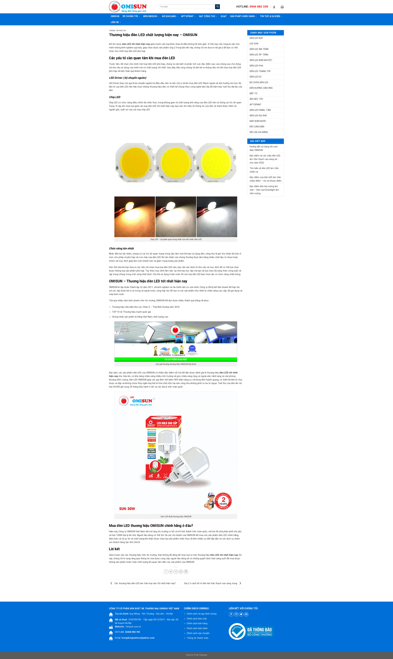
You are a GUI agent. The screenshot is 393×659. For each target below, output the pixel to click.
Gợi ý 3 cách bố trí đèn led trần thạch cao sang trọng (211, 583)
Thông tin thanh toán (197, 638)
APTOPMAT (187, 16)
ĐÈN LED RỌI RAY (258, 115)
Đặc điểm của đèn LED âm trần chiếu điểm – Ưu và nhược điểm (266, 179)
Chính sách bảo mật (197, 618)
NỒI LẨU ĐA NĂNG (259, 132)
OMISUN (190, 562)
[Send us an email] (246, 614)
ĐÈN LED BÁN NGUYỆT (261, 60)
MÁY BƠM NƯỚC (258, 121)
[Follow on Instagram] (236, 614)
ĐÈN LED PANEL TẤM (260, 110)
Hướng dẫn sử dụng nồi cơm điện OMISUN (264, 148)
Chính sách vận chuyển (198, 633)
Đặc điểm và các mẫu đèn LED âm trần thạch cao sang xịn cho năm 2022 (265, 159)
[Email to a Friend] (176, 571)
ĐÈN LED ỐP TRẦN (259, 54)
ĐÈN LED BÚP (256, 38)
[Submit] (217, 6)
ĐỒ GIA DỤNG (169, 16)
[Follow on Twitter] (241, 614)
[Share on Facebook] (166, 571)
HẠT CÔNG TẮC (207, 16)
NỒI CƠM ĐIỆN (257, 126)
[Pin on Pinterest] (181, 571)
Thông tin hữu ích (117, 30)
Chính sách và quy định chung (201, 613)
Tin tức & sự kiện (270, 16)
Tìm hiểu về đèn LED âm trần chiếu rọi (264, 170)
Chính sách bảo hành (197, 628)
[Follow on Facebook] (231, 614)
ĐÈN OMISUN (150, 16)
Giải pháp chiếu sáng (242, 16)
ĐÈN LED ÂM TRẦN (259, 49)
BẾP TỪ (253, 93)
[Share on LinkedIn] (186, 571)
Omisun (115, 16)
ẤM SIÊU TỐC (256, 99)
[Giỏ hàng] (282, 6)
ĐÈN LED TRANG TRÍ (260, 71)
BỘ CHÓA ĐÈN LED (259, 82)
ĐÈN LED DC (256, 77)
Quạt (224, 16)
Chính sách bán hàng (197, 623)
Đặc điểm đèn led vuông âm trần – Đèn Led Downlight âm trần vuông (264, 190)
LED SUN (254, 43)
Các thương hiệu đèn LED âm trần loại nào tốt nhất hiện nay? (145, 583)
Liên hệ (115, 22)
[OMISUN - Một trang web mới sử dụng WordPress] (131, 6)
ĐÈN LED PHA (256, 65)
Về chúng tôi (130, 16)
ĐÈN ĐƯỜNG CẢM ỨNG (261, 88)
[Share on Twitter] (171, 571)
